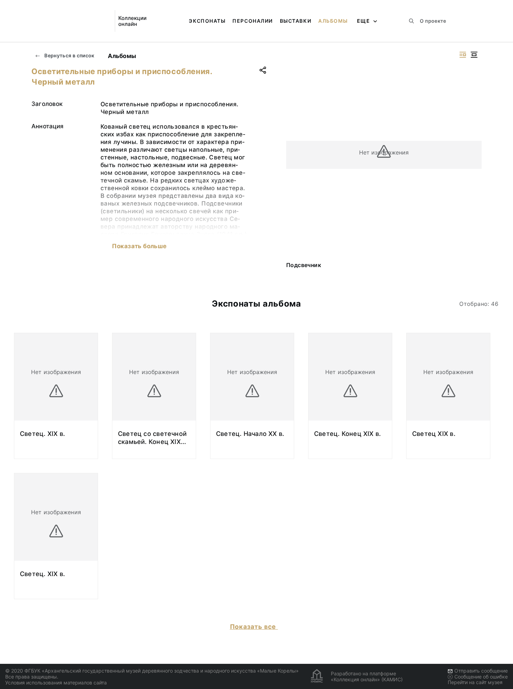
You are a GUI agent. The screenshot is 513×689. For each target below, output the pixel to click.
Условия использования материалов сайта (56, 683)
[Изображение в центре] (473, 54)
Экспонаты (207, 21)
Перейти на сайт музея (475, 682)
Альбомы (333, 21)
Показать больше (139, 246)
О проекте (433, 21)
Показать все (254, 626)
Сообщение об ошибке (481, 677)
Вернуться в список (69, 55)
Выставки (295, 21)
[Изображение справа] (462, 54)
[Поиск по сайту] (411, 21)
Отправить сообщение (481, 671)
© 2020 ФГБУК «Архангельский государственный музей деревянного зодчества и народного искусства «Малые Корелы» (152, 671)
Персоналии (252, 21)
